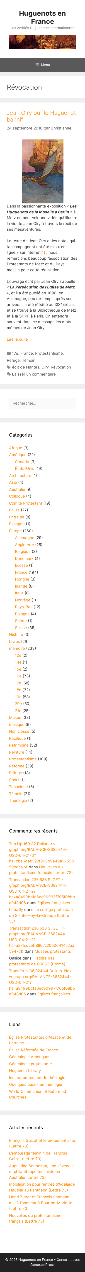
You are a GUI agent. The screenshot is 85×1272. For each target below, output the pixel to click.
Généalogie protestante (30, 1064)
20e (18, 703)
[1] (43, 252)
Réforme (16, 766)
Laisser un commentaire (34, 374)
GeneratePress (42, 1264)
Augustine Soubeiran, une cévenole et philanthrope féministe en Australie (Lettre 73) (41, 1172)
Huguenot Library (25, 1070)
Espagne (17, 524)
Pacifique (17, 738)
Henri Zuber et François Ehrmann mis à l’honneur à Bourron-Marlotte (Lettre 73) (40, 1203)
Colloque (17, 496)
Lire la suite (17, 339)
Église (14, 510)
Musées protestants (53, 951)
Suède (21, 620)
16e (18, 676)
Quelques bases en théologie (35, 1084)
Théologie (18, 800)
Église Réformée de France (33, 1050)
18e (18, 690)
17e (15, 353)
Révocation (61, 367)
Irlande (21, 586)
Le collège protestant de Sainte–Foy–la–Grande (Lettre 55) (41, 915)
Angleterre (24, 544)
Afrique (15, 448)
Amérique (18, 454)
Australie (17, 489)
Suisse (21, 627)
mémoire (17, 648)
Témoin (28, 360)
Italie (19, 593)
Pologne (22, 614)
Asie (13, 482)
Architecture (20, 475)
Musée (15, 717)
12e (18, 655)
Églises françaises (53, 903)
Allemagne (24, 537)
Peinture (16, 752)
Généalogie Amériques (29, 1057)
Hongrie (22, 579)
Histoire (16, 634)
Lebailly (16, 909)
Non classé (19, 731)
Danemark (24, 558)
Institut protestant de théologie (37, 1077)
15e (18, 669)
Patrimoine (19, 745)
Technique (18, 786)
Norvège (22, 600)
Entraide (16, 517)
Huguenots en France (42, 17)
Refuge (13, 360)
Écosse (21, 565)
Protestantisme (49, 353)
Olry (45, 367)
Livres (14, 641)
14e (18, 662)
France (26, 353)
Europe (15, 531)
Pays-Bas (23, 607)
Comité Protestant (25, 503)
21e (18, 710)
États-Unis (24, 468)
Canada (22, 461)
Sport (14, 780)
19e (18, 697)
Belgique (23, 551)
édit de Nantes (25, 367)
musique (16, 724)
